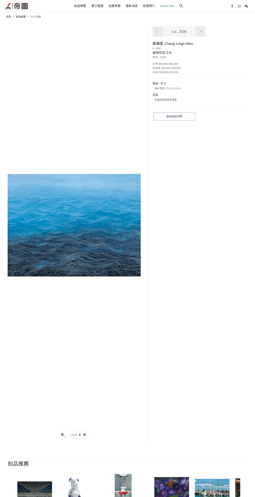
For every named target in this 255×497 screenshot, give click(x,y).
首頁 (8, 16)
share (74, 434)
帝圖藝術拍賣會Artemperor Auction (16, 6)
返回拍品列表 (174, 116)
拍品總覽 (21, 16)
